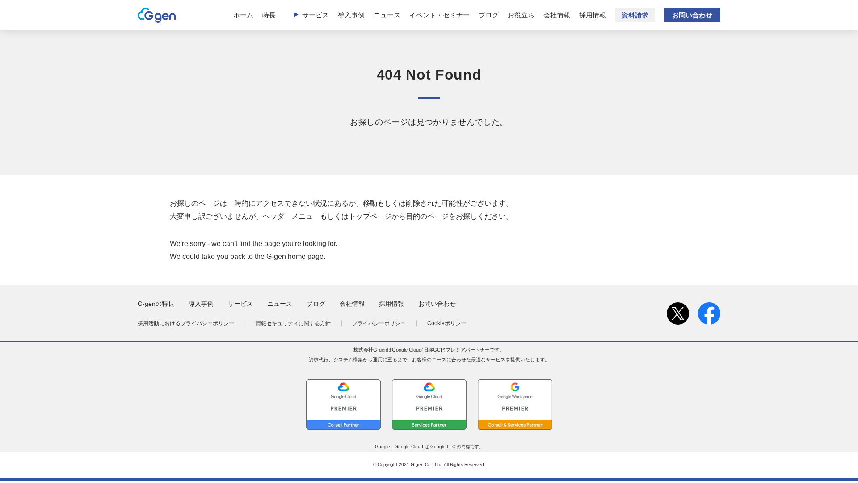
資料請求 (635, 15)
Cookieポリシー (446, 323)
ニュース (387, 15)
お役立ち (521, 15)
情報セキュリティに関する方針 (293, 323)
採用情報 (592, 15)
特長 (269, 15)
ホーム (243, 15)
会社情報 (556, 15)
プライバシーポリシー (379, 323)
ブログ (489, 15)
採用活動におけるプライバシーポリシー (186, 323)
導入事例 (351, 15)
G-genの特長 (156, 303)
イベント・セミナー (439, 15)
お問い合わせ (692, 15)
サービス (315, 15)
